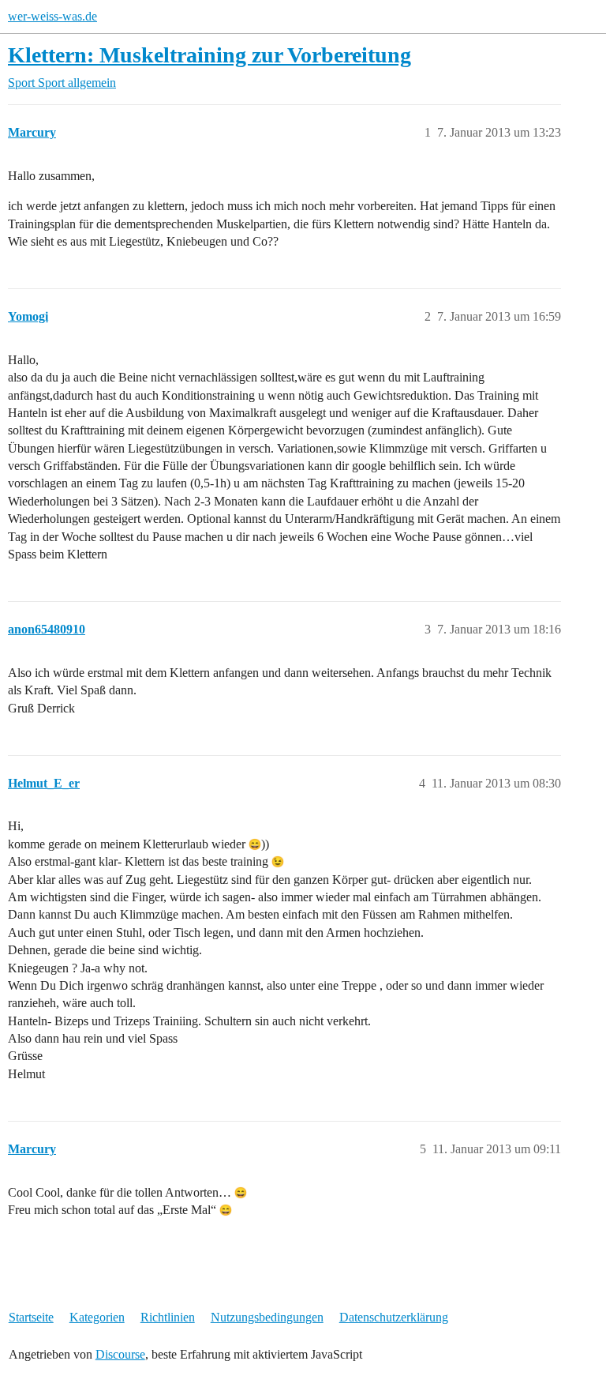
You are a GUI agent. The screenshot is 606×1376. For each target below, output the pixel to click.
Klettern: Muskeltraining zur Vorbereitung (209, 55)
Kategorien (97, 1317)
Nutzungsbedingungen (267, 1317)
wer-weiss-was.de (52, 16)
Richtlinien (167, 1317)
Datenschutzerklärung (393, 1317)
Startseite (31, 1317)
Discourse (120, 1354)
